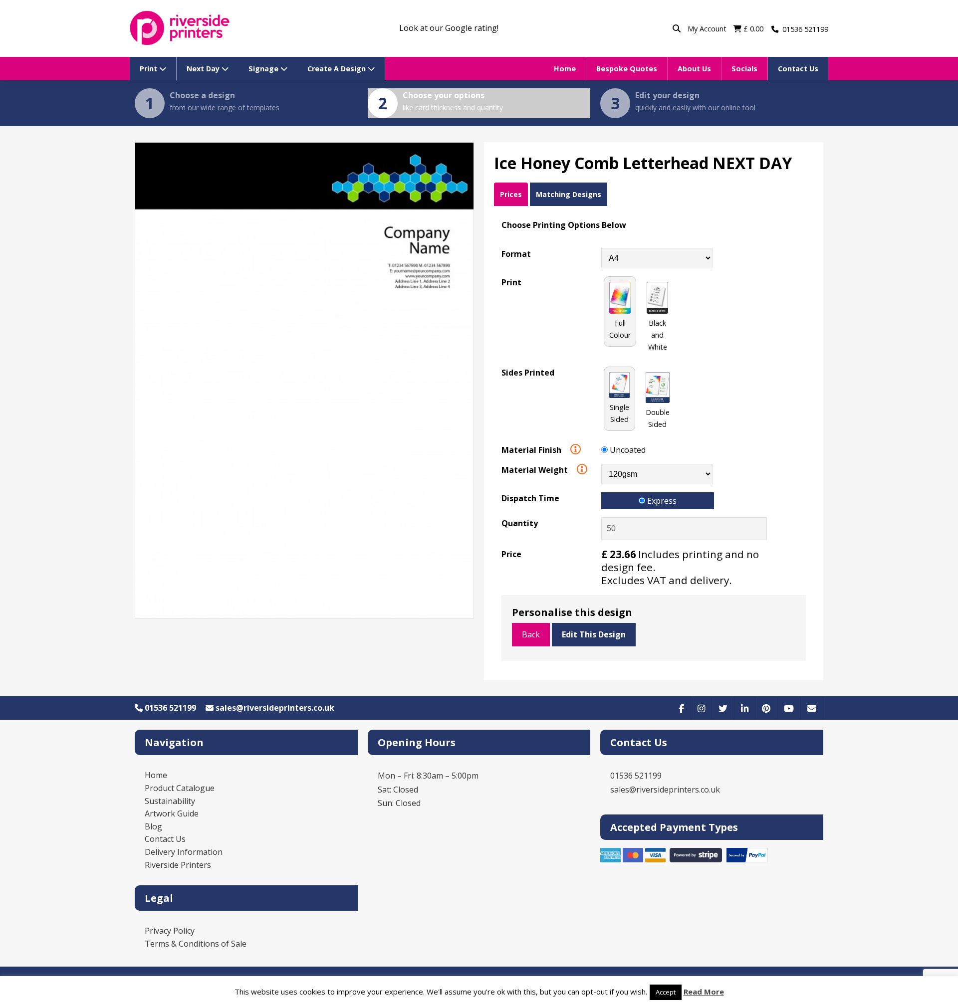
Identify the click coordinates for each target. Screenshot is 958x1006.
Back (531, 634)
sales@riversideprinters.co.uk (274, 707)
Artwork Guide (172, 813)
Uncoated (627, 449)
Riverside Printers (178, 864)
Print (149, 68)
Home (565, 68)
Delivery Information (184, 851)
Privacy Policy (170, 930)
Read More (704, 992)
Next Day (204, 68)
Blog (153, 826)
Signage (264, 68)
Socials (744, 68)
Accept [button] (666, 992)
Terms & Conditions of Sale (195, 943)
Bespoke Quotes (626, 68)
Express (661, 500)
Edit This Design (594, 634)
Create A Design (337, 68)
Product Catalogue (180, 788)
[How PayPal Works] (747, 859)
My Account (708, 28)
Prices (511, 194)
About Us (694, 68)
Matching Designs (568, 194)
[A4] (657, 257)
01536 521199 (169, 707)
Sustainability (170, 801)
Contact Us (798, 68)
